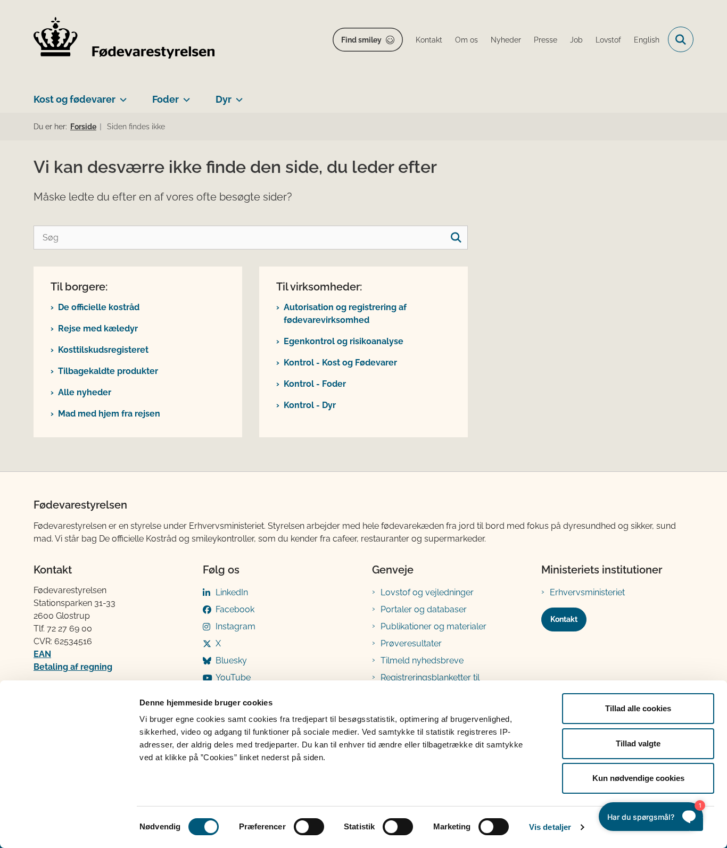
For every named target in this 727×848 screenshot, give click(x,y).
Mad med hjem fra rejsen (109, 414)
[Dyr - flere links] (237, 95)
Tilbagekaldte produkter (108, 371)
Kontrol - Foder (315, 384)
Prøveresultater (411, 643)
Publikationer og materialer (433, 626)
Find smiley (361, 40)
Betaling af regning (73, 667)
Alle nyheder (84, 392)
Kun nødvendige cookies (638, 778)
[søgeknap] (456, 238)
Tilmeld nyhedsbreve (422, 660)
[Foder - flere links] (184, 95)
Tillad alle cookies (638, 708)
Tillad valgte (638, 743)
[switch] (309, 826)
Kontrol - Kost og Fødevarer (340, 363)
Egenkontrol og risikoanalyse (343, 341)
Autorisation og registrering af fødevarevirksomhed (345, 313)
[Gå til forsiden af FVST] (124, 39)
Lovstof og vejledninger (427, 592)
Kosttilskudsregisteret (103, 350)
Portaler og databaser (424, 609)
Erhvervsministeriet (587, 592)
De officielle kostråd (98, 307)
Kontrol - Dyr (310, 405)
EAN (42, 654)
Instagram (235, 626)
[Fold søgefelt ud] (680, 39)
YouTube (233, 677)
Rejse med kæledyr (98, 328)
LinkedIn (232, 592)
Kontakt (563, 619)
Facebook (235, 609)
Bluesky (231, 660)
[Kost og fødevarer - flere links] (121, 95)
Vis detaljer (550, 827)
